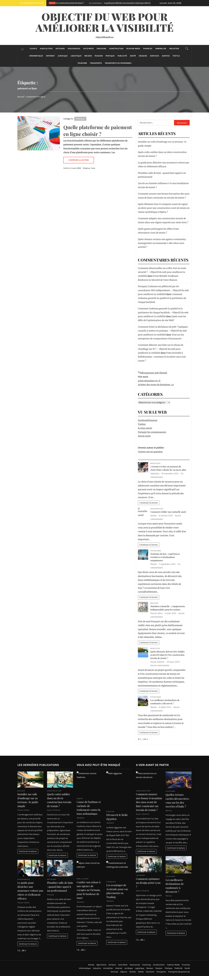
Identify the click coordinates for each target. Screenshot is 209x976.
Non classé (83, 879)
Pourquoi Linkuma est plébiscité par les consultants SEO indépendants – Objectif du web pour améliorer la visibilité (163, 290)
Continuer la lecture (148, 503)
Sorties (166, 56)
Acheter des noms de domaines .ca (156, 384)
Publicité (122, 56)
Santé (133, 56)
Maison (88, 56)
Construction (116, 48)
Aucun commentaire (159, 665)
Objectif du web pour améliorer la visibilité (105, 22)
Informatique (36, 56)
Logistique (76, 56)
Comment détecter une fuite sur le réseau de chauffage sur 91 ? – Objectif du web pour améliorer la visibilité (160, 349)
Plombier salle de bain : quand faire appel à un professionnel (60, 886)
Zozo (93, 168)
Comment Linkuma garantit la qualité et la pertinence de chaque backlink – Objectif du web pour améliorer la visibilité (163, 312)
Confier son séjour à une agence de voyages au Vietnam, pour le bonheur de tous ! (89, 890)
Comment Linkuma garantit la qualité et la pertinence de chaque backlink (162, 298)
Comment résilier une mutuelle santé (168, 511)
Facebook (143, 420)
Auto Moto (88, 48)
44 (144, 739)
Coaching (101, 48)
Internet (50, 56)
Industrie (174, 48)
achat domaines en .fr (149, 380)
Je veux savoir (145, 428)
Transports (96, 63)
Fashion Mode (133, 48)
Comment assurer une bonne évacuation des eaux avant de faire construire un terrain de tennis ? (149, 802)
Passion (99, 56)
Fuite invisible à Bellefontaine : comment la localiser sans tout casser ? (162, 356)
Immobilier (160, 48)
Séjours (143, 56)
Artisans (60, 48)
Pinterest (152, 420)
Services (154, 56)
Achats (33, 48)
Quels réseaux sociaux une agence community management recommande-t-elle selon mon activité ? (162, 243)
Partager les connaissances (152, 432)
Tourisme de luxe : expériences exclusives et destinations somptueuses (165, 557)
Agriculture (46, 48)
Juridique (63, 56)
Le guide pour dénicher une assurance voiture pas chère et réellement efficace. (82, 3)
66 (23, 950)
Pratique (110, 56)
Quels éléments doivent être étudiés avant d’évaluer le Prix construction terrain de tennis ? (167, 655)
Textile (176, 56)
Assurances (74, 48)
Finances (147, 48)
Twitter (142, 424)
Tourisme (82, 63)
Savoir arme (144, 436)
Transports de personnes (118, 63)
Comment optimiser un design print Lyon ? (148, 882)
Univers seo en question (150, 451)
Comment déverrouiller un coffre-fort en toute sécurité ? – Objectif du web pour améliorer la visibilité (162, 272)
